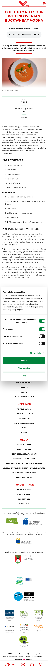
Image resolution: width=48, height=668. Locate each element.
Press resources (24, 477)
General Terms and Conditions (13, 656)
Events (24, 392)
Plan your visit (24, 494)
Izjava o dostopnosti (33, 654)
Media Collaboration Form (24, 454)
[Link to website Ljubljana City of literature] (24, 596)
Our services (24, 418)
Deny (24, 375)
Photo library (24, 449)
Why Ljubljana (24, 409)
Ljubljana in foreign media (24, 473)
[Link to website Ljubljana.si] (24, 559)
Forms (24, 432)
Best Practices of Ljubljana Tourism (24, 463)
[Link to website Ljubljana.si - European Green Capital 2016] (24, 581)
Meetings (24, 404)
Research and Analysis (24, 459)
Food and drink (24, 383)
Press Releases (24, 445)
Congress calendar (24, 423)
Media (24, 439)
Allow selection (24, 368)
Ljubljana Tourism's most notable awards (24, 468)
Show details (35, 353)
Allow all (24, 360)
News (24, 428)
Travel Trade (24, 484)
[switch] (42, 329)
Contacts (24, 504)
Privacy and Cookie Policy (34, 656)
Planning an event (24, 414)
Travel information (24, 397)
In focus (24, 387)
